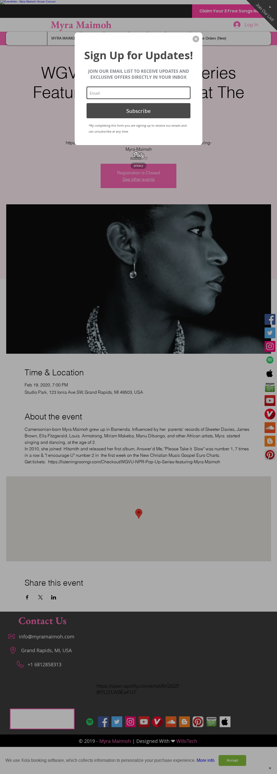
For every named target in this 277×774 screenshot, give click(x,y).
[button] (196, 39)
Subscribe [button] (138, 110)
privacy (138, 166)
